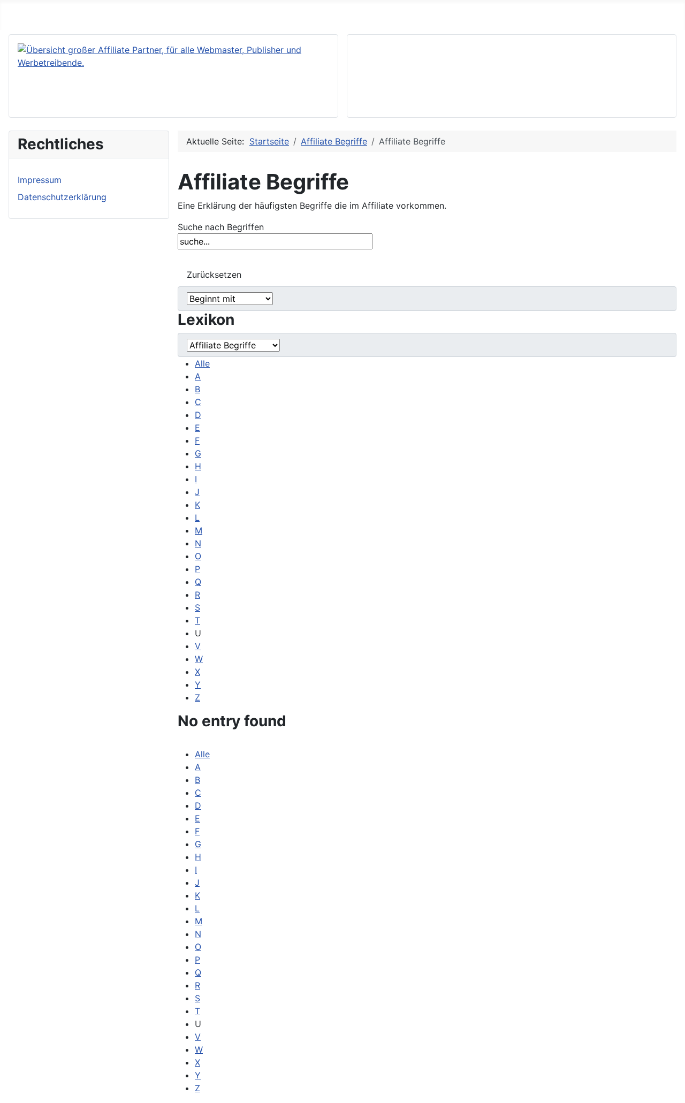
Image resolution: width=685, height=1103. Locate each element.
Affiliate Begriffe (175, 12)
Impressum (40, 179)
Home (16, 12)
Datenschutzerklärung (62, 197)
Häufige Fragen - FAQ (85, 12)
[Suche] (187, 256)
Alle (202, 363)
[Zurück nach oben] (671, 1089)
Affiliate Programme (262, 12)
